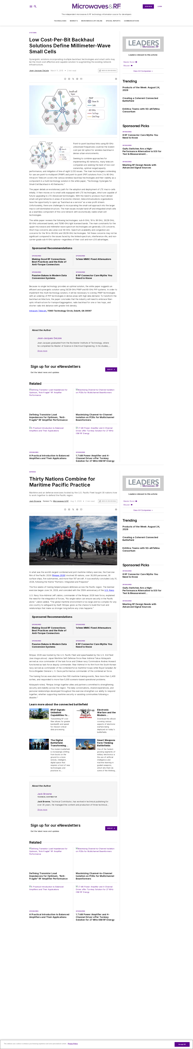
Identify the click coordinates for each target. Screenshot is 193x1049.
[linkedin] (69, 79)
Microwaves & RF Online (91, 21)
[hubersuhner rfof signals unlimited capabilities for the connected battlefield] (39, 713)
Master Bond (128, 62)
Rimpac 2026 (58, 575)
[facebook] (65, 79)
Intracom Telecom (37, 311)
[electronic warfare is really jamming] (85, 713)
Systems (32, 33)
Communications (131, 21)
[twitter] (73, 79)
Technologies (60, 21)
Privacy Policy (73, 1044)
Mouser (126, 65)
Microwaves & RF (61, 501)
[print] (116, 79)
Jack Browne (35, 501)
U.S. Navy (109, 590)
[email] (81, 79)
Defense (32, 472)
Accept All (182, 1044)
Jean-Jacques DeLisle (39, 70)
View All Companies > (143, 71)
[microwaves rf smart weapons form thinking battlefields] (85, 744)
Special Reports (113, 21)
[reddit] (77, 79)
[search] (35, 6)
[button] (31, 6)
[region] (96, 1044)
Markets (74, 21)
